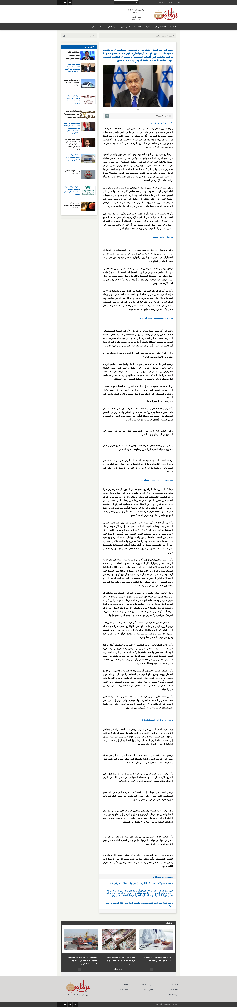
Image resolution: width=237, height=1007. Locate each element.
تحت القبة (137, 27)
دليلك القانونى (111, 27)
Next (151, 969)
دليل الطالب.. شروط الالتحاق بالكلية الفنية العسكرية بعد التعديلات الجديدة (72, 100)
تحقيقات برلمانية (160, 27)
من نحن (174, 1004)
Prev (79, 969)
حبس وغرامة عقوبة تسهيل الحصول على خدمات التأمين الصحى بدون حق (157, 959)
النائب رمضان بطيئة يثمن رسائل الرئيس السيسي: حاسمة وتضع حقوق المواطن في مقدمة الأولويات (72, 144)
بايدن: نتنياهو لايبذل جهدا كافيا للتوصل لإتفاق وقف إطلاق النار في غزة (141, 883)
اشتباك (147, 27)
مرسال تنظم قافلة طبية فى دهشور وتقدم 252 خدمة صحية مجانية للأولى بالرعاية (72, 191)
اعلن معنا (159, 1004)
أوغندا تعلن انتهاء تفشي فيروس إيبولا (72, 172)
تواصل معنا (166, 1004)
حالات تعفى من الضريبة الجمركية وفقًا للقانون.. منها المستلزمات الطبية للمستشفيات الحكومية (82, 960)
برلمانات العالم (97, 27)
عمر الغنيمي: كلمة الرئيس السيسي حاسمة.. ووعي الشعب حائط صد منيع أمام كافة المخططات (73, 55)
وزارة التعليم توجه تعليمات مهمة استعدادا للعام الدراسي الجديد (73, 157)
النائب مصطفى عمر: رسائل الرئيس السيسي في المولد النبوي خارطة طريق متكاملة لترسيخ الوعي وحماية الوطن (72, 128)
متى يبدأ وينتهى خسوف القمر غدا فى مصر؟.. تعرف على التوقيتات (72, 205)
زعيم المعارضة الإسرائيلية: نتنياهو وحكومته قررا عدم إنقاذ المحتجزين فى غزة (139, 904)
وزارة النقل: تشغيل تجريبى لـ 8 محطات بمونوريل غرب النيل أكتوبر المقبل (72, 82)
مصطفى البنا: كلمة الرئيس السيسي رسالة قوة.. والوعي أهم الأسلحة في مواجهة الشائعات (72, 68)
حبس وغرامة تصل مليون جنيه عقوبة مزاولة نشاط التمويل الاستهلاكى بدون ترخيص (120, 960)
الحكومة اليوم (125, 27)
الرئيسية (173, 27)
